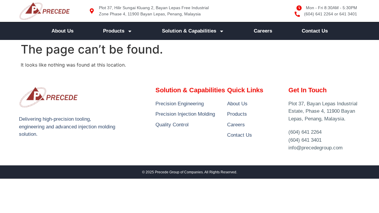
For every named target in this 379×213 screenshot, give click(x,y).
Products (113, 31)
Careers (263, 31)
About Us (62, 31)
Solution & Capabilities (189, 31)
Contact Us (315, 31)
